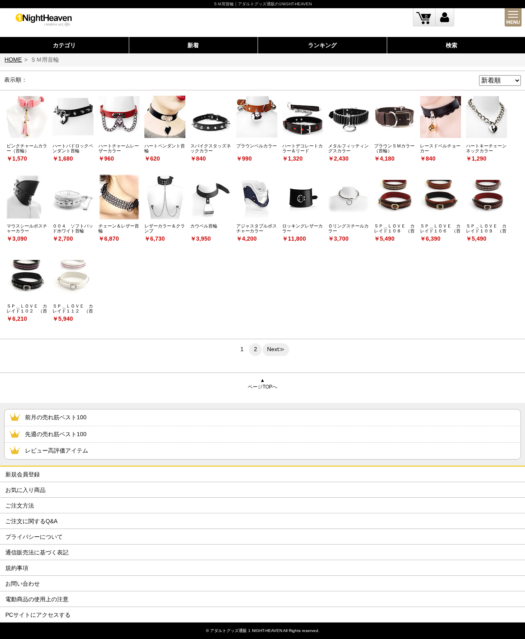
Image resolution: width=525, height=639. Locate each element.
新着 (193, 45)
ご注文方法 (19, 505)
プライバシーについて (34, 536)
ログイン (444, 17)
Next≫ (276, 349)
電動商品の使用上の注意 (36, 599)
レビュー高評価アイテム (56, 450)
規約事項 (16, 568)
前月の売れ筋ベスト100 (56, 417)
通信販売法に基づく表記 (36, 552)
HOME (13, 59)
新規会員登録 (22, 474)
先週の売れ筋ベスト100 (56, 434)
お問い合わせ (22, 583)
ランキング (322, 45)
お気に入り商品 (25, 490)
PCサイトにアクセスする (38, 614)
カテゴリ (64, 45)
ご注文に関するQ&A (31, 521)
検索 (451, 45)
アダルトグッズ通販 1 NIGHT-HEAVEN (246, 630)
